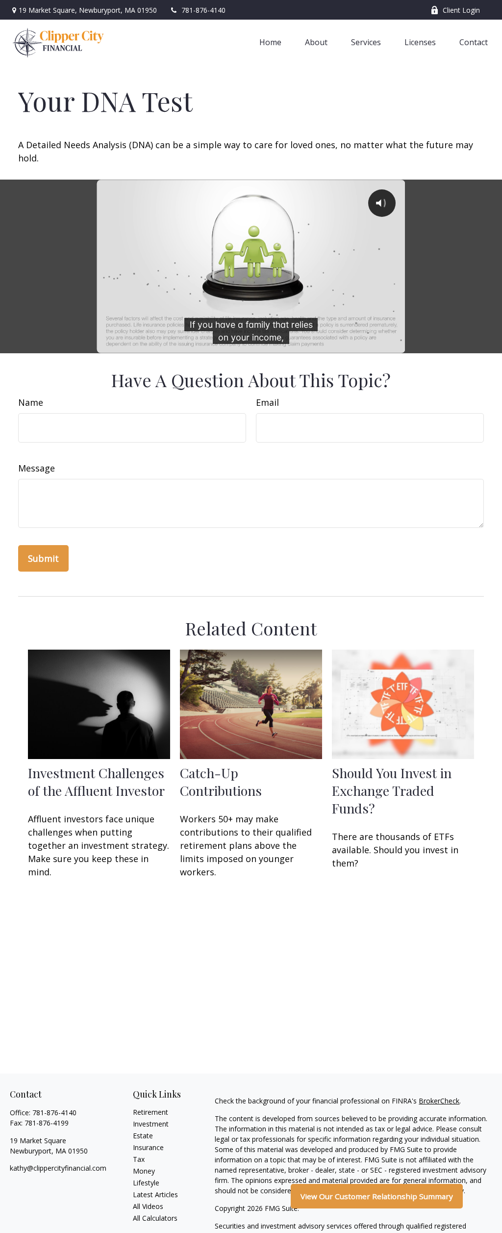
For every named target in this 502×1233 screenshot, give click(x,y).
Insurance (148, 1147)
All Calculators (155, 1218)
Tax (139, 1159)
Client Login (461, 10)
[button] (270, 41)
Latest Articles (155, 1194)
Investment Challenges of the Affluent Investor (96, 781)
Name (30, 402)
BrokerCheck (439, 1100)
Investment (151, 1123)
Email (267, 402)
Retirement (150, 1112)
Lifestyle (146, 1182)
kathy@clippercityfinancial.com (58, 1168)
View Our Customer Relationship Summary (377, 1196)
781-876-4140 (203, 10)
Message (36, 468)
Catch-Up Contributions (221, 781)
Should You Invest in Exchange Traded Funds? (392, 790)
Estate (143, 1135)
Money (144, 1171)
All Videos (148, 1206)
